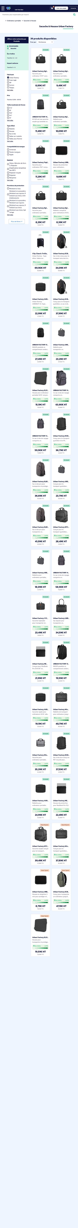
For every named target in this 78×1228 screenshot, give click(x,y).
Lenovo (11, 85)
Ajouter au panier (40, 86)
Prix (8, 95)
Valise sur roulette (15, 136)
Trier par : (33, 42)
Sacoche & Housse (30, 20)
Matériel (10, 160)
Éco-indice (11, 54)
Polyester (12, 175)
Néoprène (12, 178)
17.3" (10, 108)
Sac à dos (12, 134)
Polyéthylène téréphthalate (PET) (17, 169)
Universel (12, 149)
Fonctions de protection (15, 185)
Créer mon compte (61, 8)
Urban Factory (14, 77)
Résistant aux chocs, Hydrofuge (17, 211)
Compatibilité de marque (16, 146)
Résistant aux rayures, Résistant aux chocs (17, 206)
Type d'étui (11, 126)
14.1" (10, 115)
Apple (11, 154)
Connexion (73, 8)
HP (10, 82)
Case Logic (12, 80)
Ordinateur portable (14, 20)
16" (10, 110)
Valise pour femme (15, 139)
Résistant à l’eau (15, 188)
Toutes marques (14, 152)
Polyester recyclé (15, 173)
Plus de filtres (16, 221)
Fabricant (10, 74)
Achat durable (13, 46)
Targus (11, 87)
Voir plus (10, 90)
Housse (11, 131)
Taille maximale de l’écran (16, 105)
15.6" (10, 113)
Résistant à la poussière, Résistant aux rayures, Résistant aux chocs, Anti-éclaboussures (17, 194)
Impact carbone (12, 63)
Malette (12, 129)
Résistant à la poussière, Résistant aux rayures (17, 201)
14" (10, 118)
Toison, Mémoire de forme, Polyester (17, 164)
